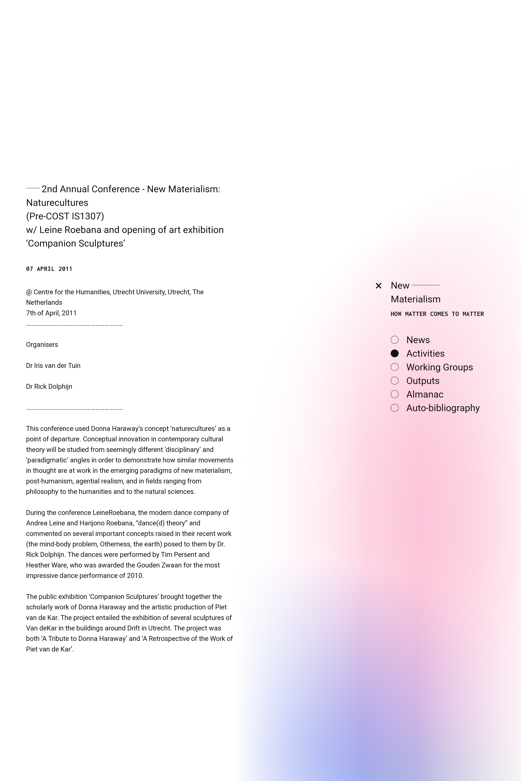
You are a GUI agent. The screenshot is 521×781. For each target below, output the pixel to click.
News (418, 360)
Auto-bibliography (443, 428)
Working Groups (439, 387)
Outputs (423, 401)
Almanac (425, 414)
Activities (425, 374)
